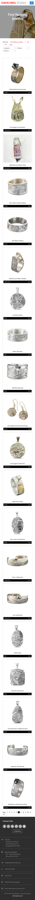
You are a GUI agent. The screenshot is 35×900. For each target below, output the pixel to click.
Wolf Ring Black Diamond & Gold (17, 89)
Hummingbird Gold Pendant (17, 463)
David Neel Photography (12, 882)
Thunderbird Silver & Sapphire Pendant (18, 728)
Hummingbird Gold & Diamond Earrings (18, 426)
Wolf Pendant (17, 653)
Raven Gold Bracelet (17, 577)
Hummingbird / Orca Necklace (17, 127)
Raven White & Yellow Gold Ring (17, 203)
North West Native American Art (15, 888)
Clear (10, 44)
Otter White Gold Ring (17, 240)
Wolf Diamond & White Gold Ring (17, 278)
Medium (20, 48)
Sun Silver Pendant (17, 315)
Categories (7, 48)
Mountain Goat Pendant (17, 691)
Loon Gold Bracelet (17, 615)
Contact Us (17, 831)
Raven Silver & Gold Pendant (17, 539)
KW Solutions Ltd (17, 896)
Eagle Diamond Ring (17, 501)
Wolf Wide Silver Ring (17, 388)
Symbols (6, 51)
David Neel (13, 2)
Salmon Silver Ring (17, 351)
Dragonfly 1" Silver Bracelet (17, 766)
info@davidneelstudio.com (13, 863)
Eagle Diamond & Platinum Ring (17, 165)
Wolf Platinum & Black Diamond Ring (17, 804)
